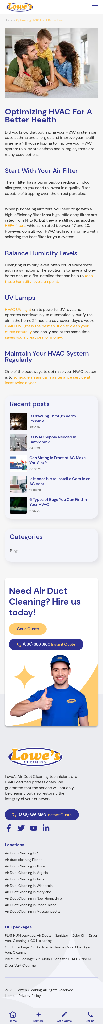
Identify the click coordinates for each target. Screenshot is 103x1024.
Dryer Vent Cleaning (20, 965)
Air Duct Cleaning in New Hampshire (33, 898)
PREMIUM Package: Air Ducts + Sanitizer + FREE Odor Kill (48, 959)
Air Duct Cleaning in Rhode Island (31, 905)
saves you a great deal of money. (33, 337)
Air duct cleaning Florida (24, 859)
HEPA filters (15, 225)
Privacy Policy (30, 995)
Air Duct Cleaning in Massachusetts (32, 911)
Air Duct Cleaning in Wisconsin (29, 885)
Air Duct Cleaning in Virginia (26, 872)
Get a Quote (28, 628)
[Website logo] (20, 7)
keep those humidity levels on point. (49, 278)
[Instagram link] (8, 828)
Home (9, 20)
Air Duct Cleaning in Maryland (28, 892)
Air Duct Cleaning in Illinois (25, 866)
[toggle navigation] (95, 7)
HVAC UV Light (18, 309)
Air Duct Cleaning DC (21, 853)
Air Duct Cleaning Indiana (24, 879)
